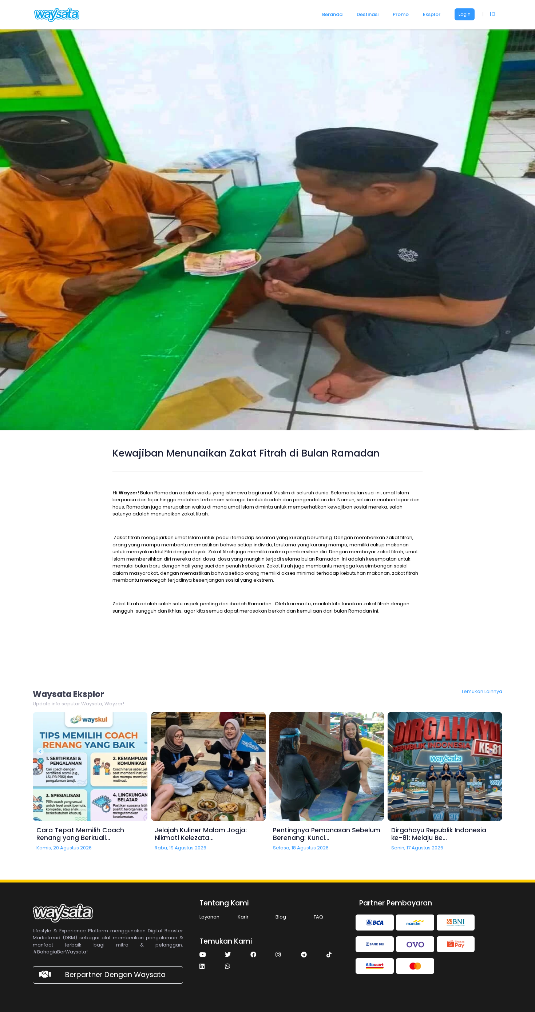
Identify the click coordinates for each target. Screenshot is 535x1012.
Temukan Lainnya (481, 691)
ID (492, 14)
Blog (281, 916)
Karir (243, 916)
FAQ (318, 916)
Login (465, 14)
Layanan (209, 916)
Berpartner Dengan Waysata (115, 975)
